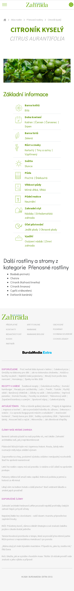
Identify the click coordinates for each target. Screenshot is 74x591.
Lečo (41, 389)
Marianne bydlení (35, 334)
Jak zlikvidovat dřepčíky (56, 419)
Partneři (10, 343)
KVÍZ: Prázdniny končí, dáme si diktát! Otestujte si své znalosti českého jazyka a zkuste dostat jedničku (34, 527)
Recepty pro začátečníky (25, 389)
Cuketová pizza (61, 369)
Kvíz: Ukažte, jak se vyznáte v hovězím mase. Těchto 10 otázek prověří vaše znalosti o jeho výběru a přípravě (37, 558)
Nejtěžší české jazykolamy (31, 376)
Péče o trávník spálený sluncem (35, 406)
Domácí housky (19, 396)
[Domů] (15, 317)
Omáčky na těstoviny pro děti (15, 372)
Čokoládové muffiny (50, 386)
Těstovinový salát (58, 396)
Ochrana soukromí (62, 334)
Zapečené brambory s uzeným (16, 399)
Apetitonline (33, 324)
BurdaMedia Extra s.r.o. (41, 576)
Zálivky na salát (37, 392)
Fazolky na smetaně (38, 396)
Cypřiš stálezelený (21, 290)
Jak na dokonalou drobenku (44, 372)
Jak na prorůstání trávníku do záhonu (40, 409)
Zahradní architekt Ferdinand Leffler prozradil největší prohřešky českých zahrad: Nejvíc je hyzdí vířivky (35, 507)
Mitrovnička (36, 419)
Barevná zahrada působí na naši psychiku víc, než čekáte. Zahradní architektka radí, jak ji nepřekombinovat (33, 438)
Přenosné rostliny (35, 19)
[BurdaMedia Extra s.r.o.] (37, 353)
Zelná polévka (53, 392)
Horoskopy (17, 379)
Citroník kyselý (54, 19)
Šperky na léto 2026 (34, 379)
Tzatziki (57, 389)
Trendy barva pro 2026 (22, 416)
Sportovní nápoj (39, 399)
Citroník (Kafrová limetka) (25, 282)
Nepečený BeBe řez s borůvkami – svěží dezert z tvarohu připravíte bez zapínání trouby (34, 517)
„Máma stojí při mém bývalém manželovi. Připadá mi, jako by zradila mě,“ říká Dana (37, 548)
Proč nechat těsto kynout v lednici (36, 369)
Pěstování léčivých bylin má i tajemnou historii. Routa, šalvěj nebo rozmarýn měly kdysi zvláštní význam (33, 448)
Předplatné (11, 324)
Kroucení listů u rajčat (19, 419)
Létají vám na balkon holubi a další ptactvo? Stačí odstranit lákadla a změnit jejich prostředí (34, 489)
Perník (49, 389)
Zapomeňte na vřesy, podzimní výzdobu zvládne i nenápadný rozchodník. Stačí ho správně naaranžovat (36, 458)
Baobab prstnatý (20, 274)
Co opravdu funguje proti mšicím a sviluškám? (31, 412)
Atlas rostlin (16, 19)
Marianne (31, 329)
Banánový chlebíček (18, 392)
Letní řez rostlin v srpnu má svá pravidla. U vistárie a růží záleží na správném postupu (37, 468)
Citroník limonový (20, 286)
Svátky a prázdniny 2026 (46, 416)
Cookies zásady (60, 338)
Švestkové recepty (30, 386)
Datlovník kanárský (21, 294)
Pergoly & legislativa (61, 406)
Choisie (14, 278)
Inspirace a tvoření (11, 409)
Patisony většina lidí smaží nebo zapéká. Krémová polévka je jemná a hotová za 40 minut (34, 478)
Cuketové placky (57, 399)
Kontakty (11, 329)
